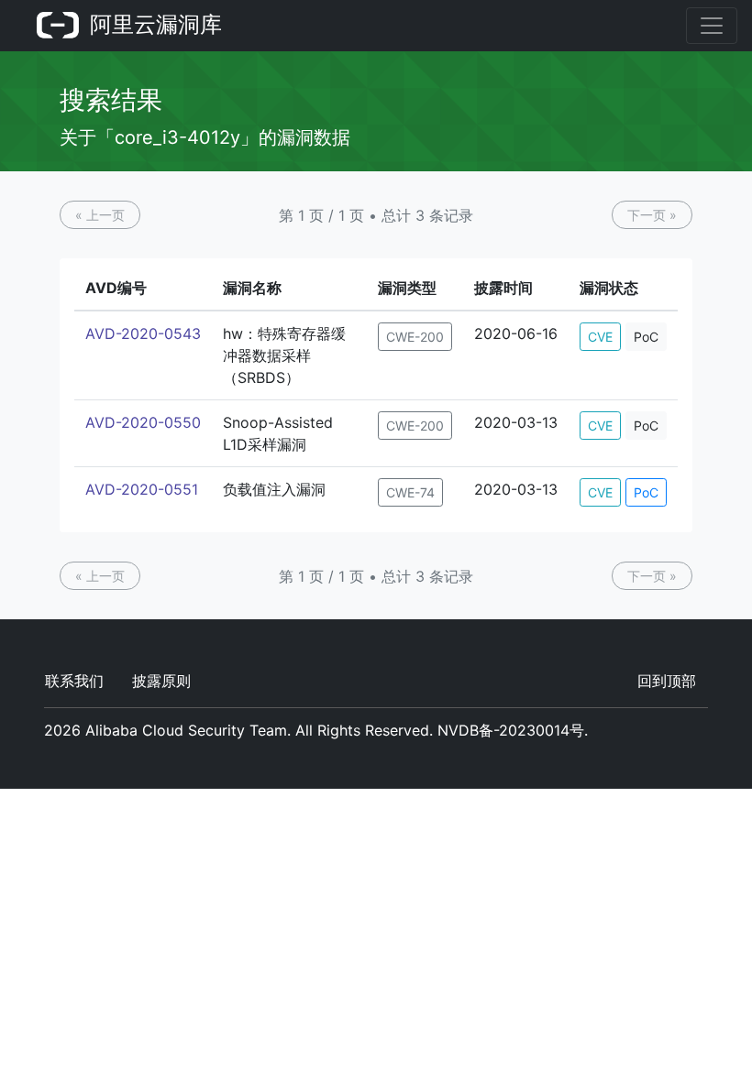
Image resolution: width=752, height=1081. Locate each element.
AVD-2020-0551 (141, 489)
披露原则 (161, 681)
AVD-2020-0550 (143, 422)
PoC (646, 336)
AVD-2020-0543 (143, 333)
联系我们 (74, 681)
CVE (600, 336)
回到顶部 (666, 681)
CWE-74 (410, 492)
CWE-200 (415, 336)
